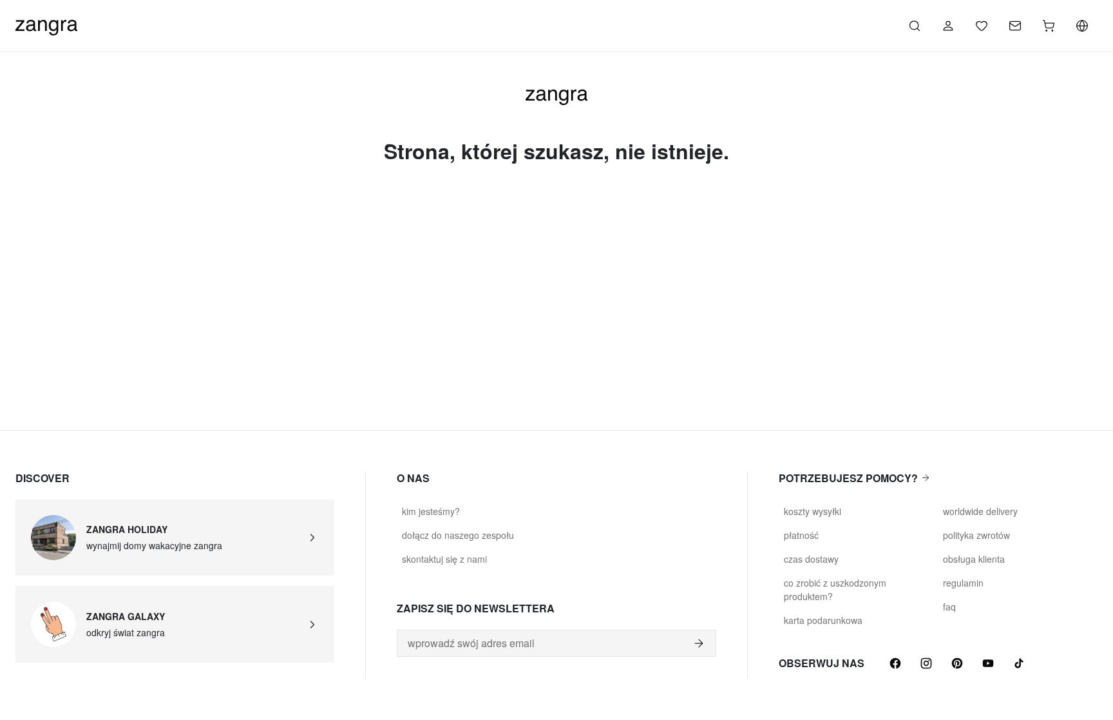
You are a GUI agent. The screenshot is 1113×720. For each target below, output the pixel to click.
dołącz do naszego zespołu (458, 535)
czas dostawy (811, 558)
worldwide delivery (980, 511)
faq (949, 606)
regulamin (963, 582)
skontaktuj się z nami (444, 558)
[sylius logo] (46, 24)
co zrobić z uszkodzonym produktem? (835, 589)
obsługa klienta (974, 558)
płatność (801, 535)
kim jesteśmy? (431, 511)
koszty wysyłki (812, 511)
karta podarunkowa (823, 620)
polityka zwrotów (976, 535)
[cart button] (1048, 25)
